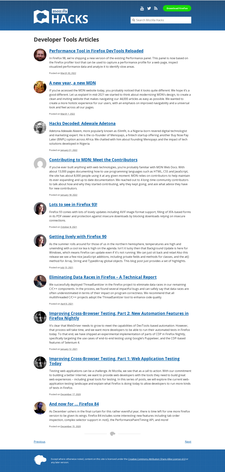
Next (188, 442)
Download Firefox (177, 8)
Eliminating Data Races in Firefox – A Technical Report (103, 277)
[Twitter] (149, 8)
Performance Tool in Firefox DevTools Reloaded (96, 51)
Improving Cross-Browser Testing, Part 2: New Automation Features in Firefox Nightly (119, 316)
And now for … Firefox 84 (74, 404)
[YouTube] (142, 8)
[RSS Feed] (156, 8)
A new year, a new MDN (72, 83)
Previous (39, 442)
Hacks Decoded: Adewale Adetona (82, 123)
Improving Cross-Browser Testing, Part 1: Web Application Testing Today (114, 361)
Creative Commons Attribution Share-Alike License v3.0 (156, 459)
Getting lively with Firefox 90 (78, 236)
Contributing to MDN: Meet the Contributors (93, 159)
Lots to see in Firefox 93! (73, 204)
